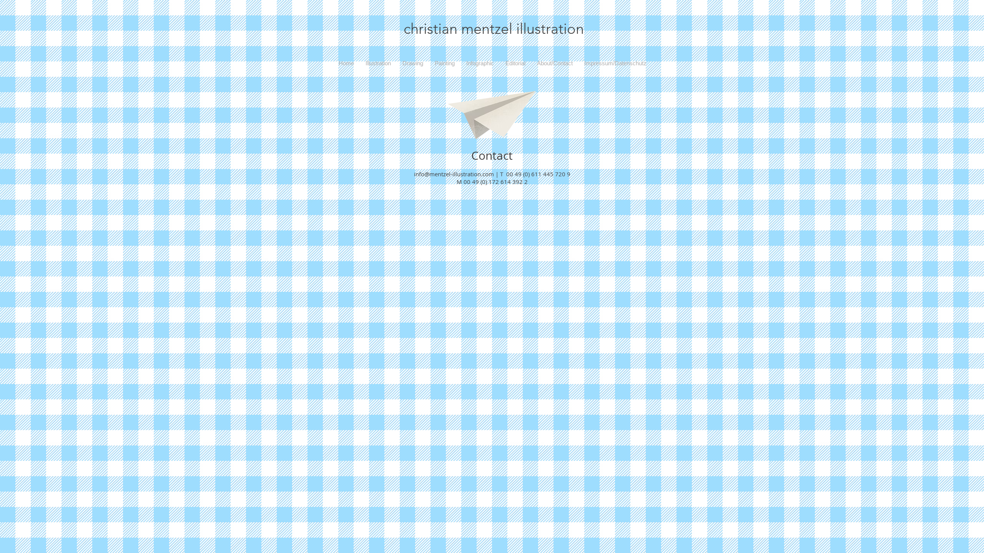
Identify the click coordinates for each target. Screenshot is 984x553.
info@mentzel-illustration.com (454, 174)
